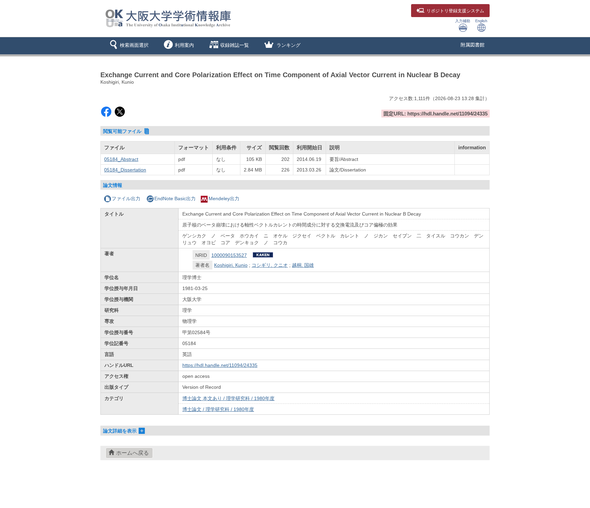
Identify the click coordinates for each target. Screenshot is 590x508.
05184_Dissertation (125, 170)
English (481, 21)
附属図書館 (472, 44)
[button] (127, 45)
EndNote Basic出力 (175, 198)
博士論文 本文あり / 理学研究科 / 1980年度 (228, 398)
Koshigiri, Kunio (231, 265)
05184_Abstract (121, 159)
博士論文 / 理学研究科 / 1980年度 (218, 409)
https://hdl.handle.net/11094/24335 (219, 365)
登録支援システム (455, 11)
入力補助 (462, 21)
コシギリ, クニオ (270, 265)
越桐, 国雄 (303, 265)
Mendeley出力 (224, 198)
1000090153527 (229, 255)
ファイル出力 (126, 198)
